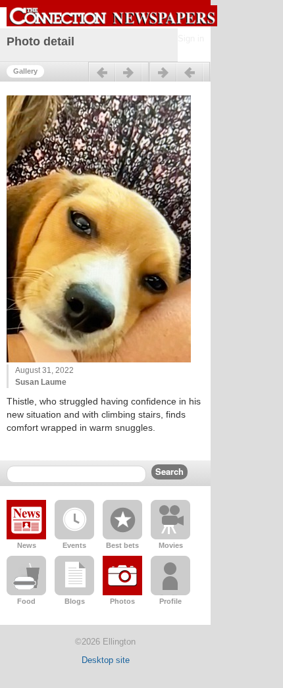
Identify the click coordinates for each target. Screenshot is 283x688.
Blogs (74, 601)
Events (74, 545)
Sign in (191, 38)
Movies (171, 545)
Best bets (122, 545)
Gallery (25, 71)
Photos (122, 601)
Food (26, 601)
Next (179, 77)
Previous (118, 77)
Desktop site (106, 660)
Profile (170, 601)
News (26, 545)
